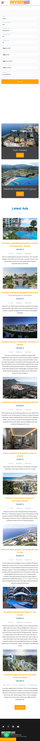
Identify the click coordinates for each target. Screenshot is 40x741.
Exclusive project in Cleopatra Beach (20, 402)
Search (20, 81)
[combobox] (19, 18)
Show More (20, 707)
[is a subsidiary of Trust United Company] (20, 2)
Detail (20, 155)
